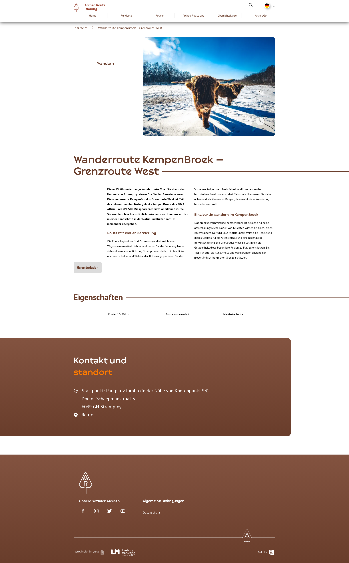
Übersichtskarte (227, 15)
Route (87, 415)
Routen (159, 15)
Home (92, 15)
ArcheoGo (261, 15)
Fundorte (126, 15)
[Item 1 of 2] (209, 86)
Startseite (80, 28)
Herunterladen (87, 267)
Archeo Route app (193, 15)
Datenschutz (151, 512)
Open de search (250, 5)
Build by (262, 552)
